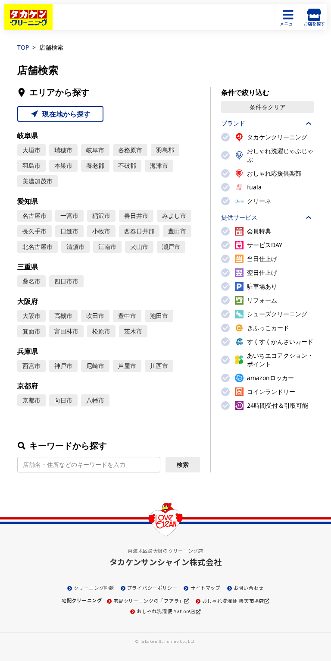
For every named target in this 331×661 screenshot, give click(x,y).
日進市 (69, 231)
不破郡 (127, 165)
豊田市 (177, 231)
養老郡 (95, 165)
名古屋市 (34, 215)
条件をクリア (268, 107)
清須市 (75, 246)
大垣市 (31, 150)
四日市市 (66, 281)
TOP (23, 47)
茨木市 (133, 331)
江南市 (107, 246)
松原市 (101, 331)
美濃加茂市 (37, 181)
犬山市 (139, 246)
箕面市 (31, 331)
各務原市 (130, 150)
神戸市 (63, 366)
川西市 (159, 366)
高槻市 (63, 316)
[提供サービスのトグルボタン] (308, 217)
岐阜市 (95, 150)
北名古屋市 (37, 246)
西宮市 (31, 366)
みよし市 (174, 215)
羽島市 (31, 165)
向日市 (63, 400)
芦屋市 (127, 366)
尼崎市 (95, 366)
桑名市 (31, 281)
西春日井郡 (139, 231)
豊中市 (127, 316)
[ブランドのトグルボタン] (308, 123)
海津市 (159, 165)
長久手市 (34, 231)
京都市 (31, 400)
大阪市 (31, 316)
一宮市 (69, 215)
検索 (183, 464)
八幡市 (95, 400)
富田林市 (66, 331)
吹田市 (95, 316)
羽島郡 (165, 150)
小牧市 (101, 231)
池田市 (159, 316)
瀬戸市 (171, 246)
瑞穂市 (63, 150)
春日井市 (136, 215)
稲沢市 (101, 215)
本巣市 (63, 165)
